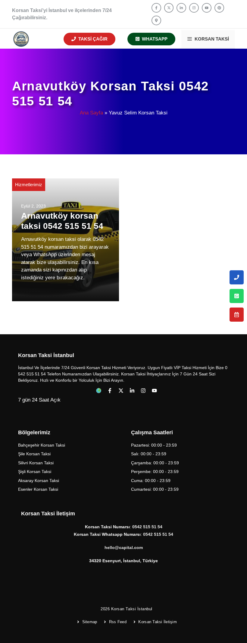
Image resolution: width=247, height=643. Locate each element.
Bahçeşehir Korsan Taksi (41, 445)
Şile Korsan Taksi (34, 453)
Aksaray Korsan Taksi (38, 480)
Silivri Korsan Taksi (36, 462)
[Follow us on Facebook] (156, 8)
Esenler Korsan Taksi (38, 489)
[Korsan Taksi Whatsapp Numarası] (237, 296)
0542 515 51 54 (158, 534)
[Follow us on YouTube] (206, 8)
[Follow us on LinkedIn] (181, 8)
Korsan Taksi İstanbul (131, 609)
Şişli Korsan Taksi (34, 471)
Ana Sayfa (91, 113)
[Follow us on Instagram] (194, 8)
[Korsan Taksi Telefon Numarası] (237, 277)
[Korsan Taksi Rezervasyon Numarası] (237, 315)
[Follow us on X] (169, 8)
